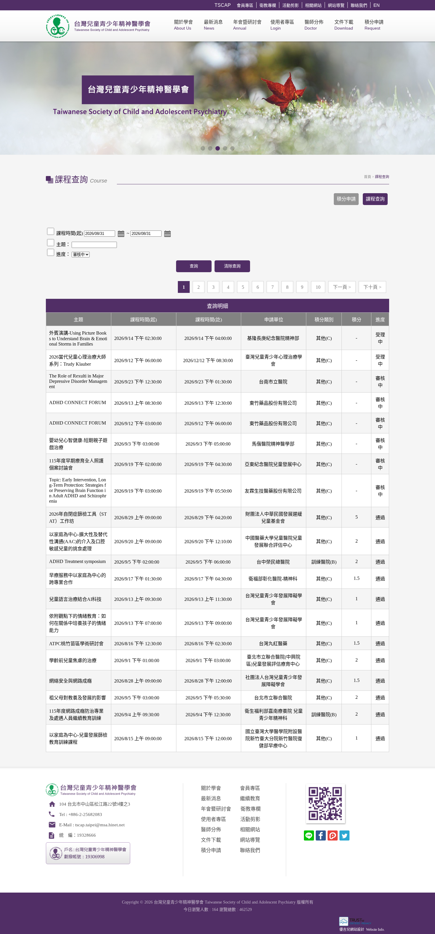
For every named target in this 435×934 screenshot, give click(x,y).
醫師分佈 (313, 25)
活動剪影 (290, 5)
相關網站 (313, 5)
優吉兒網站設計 (351, 929)
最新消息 (213, 25)
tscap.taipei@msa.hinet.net (100, 824)
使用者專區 (282, 25)
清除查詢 (232, 266)
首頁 (367, 177)
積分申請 (374, 25)
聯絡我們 (359, 5)
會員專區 (245, 5)
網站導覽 (336, 5)
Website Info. (375, 929)
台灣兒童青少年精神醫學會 (99, 25)
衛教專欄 (268, 5)
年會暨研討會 (247, 25)
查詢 (194, 266)
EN (376, 5)
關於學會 (183, 25)
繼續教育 (250, 798)
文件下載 (343, 25)
